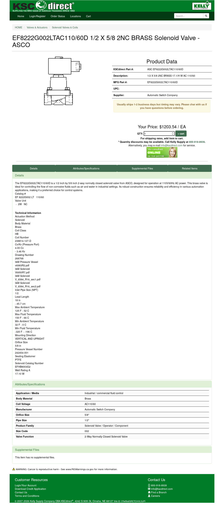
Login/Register (37, 16)
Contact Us (21, 492)
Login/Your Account (25, 485)
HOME (18, 27)
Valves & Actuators (37, 27)
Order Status (58, 16)
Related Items (189, 168)
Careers (155, 496)
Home (21, 16)
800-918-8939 (197, 141)
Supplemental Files (142, 168)
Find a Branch (159, 492)
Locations (75, 16)
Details (33, 168)
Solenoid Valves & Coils (65, 27)
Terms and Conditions (27, 496)
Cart (88, 16)
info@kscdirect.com (172, 145)
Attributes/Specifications (86, 168)
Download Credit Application (30, 489)
